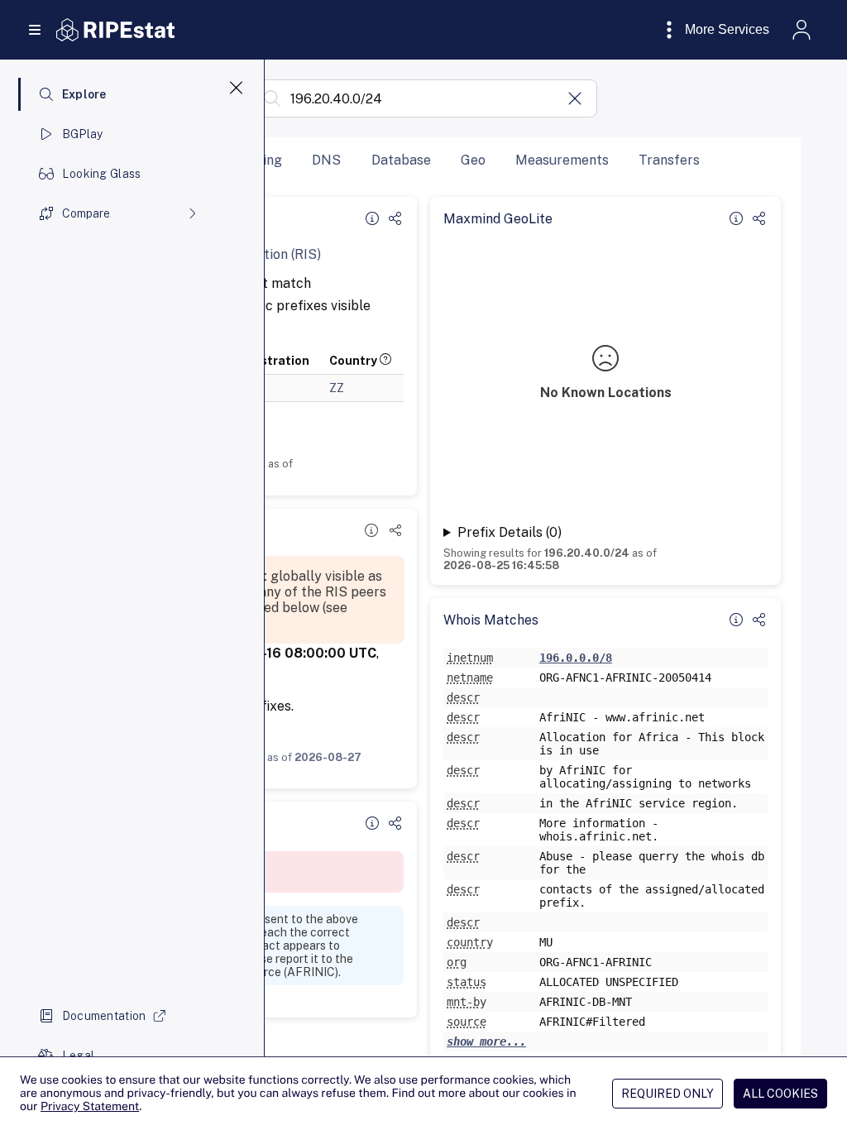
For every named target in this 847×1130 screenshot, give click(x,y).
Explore (84, 94)
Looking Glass (101, 173)
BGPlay (82, 134)
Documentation (104, 1015)
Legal (78, 1055)
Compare (86, 213)
